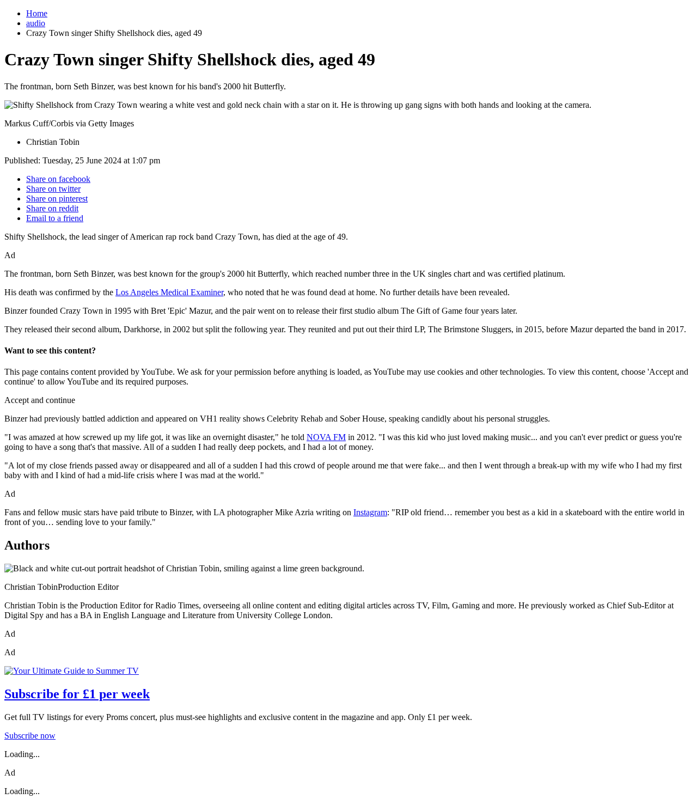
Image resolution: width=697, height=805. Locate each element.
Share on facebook (58, 179)
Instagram (370, 512)
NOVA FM (326, 437)
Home (36, 13)
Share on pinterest (57, 198)
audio (35, 23)
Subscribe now (30, 735)
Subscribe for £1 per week (77, 694)
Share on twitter (53, 188)
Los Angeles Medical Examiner (169, 292)
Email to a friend (54, 218)
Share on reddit (52, 208)
